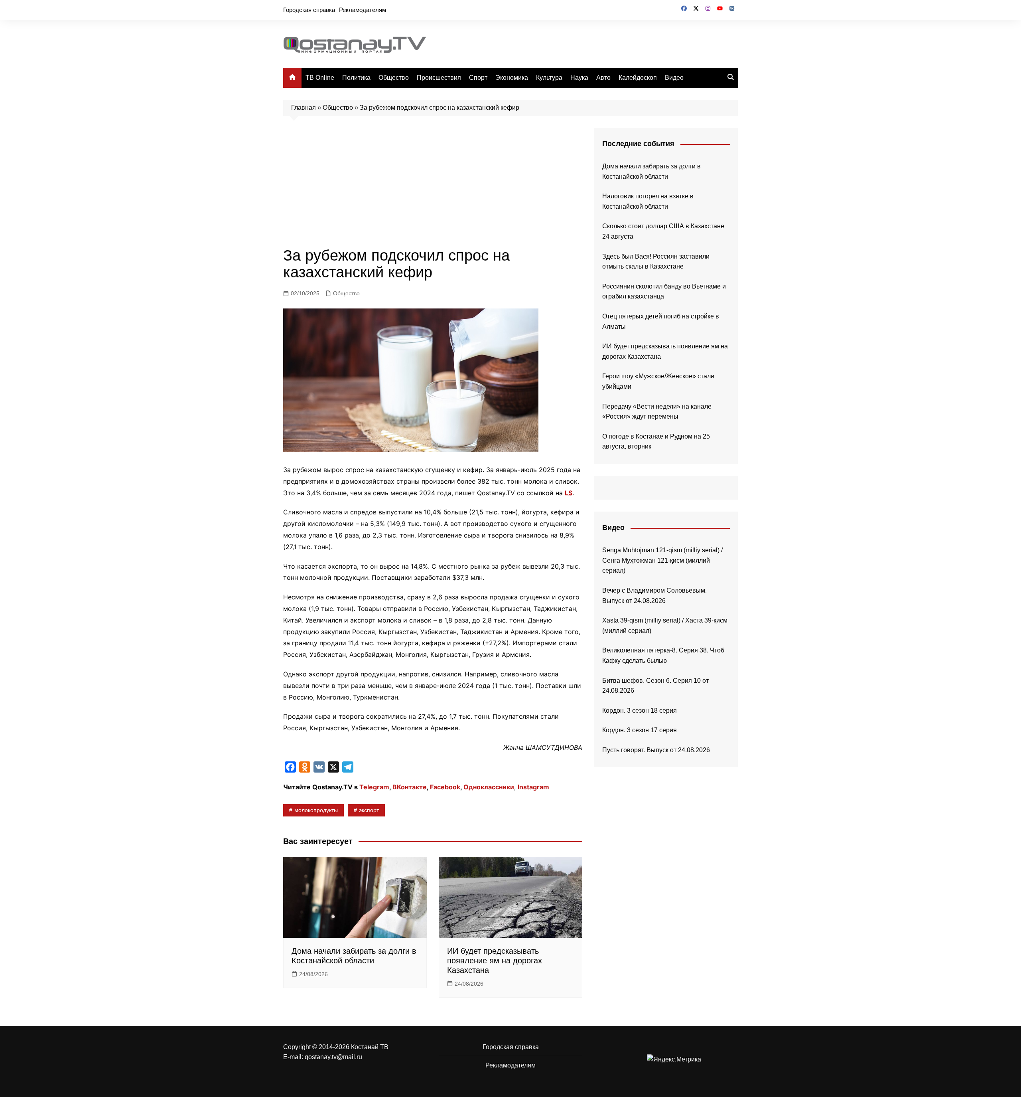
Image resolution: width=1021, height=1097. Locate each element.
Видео (674, 77)
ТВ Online (320, 77)
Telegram (374, 787)
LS (568, 493)
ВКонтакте (409, 787)
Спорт (478, 77)
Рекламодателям (362, 9)
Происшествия (439, 77)
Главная (303, 107)
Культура (549, 77)
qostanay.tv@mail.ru (333, 1057)
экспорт (369, 810)
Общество (393, 77)
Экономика (511, 77)
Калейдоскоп (638, 77)
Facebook (445, 787)
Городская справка (309, 9)
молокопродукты (316, 810)
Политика (356, 77)
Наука (579, 77)
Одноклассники (488, 787)
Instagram (533, 787)
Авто (603, 77)
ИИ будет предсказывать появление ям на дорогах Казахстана (494, 960)
